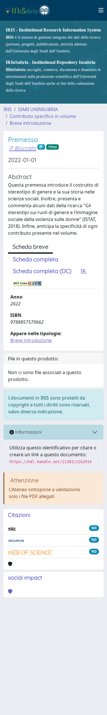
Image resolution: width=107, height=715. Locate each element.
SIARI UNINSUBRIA (38, 109)
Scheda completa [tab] (35, 259)
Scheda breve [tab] (30, 246)
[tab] (84, 271)
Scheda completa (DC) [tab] (42, 270)
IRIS (7, 109)
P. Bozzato (22, 148)
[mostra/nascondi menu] (101, 10)
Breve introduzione (30, 123)
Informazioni (27, 432)
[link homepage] (29, 10)
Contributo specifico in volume (43, 116)
